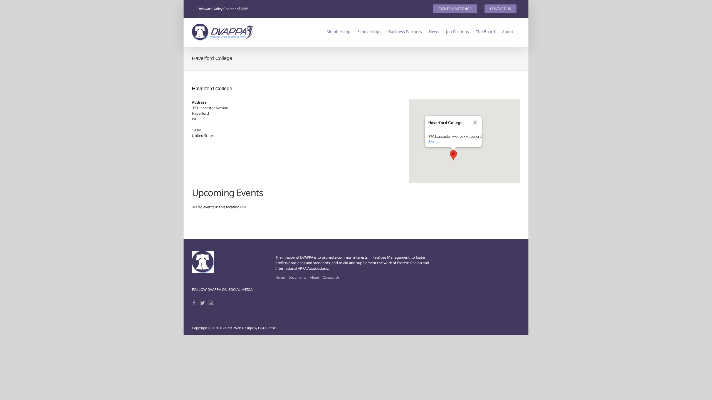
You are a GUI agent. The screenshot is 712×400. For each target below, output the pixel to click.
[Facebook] (194, 303)
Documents (297, 277)
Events (433, 141)
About (314, 277)
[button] (453, 155)
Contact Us (331, 277)
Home (280, 277)
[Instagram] (211, 303)
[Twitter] (202, 303)
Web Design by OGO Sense (255, 328)
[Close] (475, 122)
